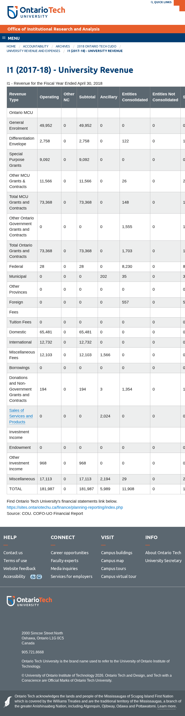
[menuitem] (15, 46)
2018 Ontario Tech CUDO (96, 46)
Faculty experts (64, 560)
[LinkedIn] (39, 618)
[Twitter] (19, 618)
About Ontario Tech (163, 552)
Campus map (112, 560)
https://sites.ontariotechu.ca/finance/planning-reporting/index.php (65, 507)
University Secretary (163, 560)
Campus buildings (116, 552)
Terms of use (15, 560)
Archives (63, 46)
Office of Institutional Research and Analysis (53, 28)
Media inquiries (64, 568)
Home (11, 46)
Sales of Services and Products (21, 416)
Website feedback (19, 568)
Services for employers (71, 576)
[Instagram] (29, 618)
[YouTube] (49, 618)
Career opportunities (69, 552)
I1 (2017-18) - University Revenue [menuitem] (95, 51)
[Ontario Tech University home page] (36, 12)
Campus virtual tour (118, 576)
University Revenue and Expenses (33, 51)
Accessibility (14, 576)
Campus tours (113, 568)
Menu (14, 38)
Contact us (13, 552)
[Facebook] (9, 618)
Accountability (36, 46)
